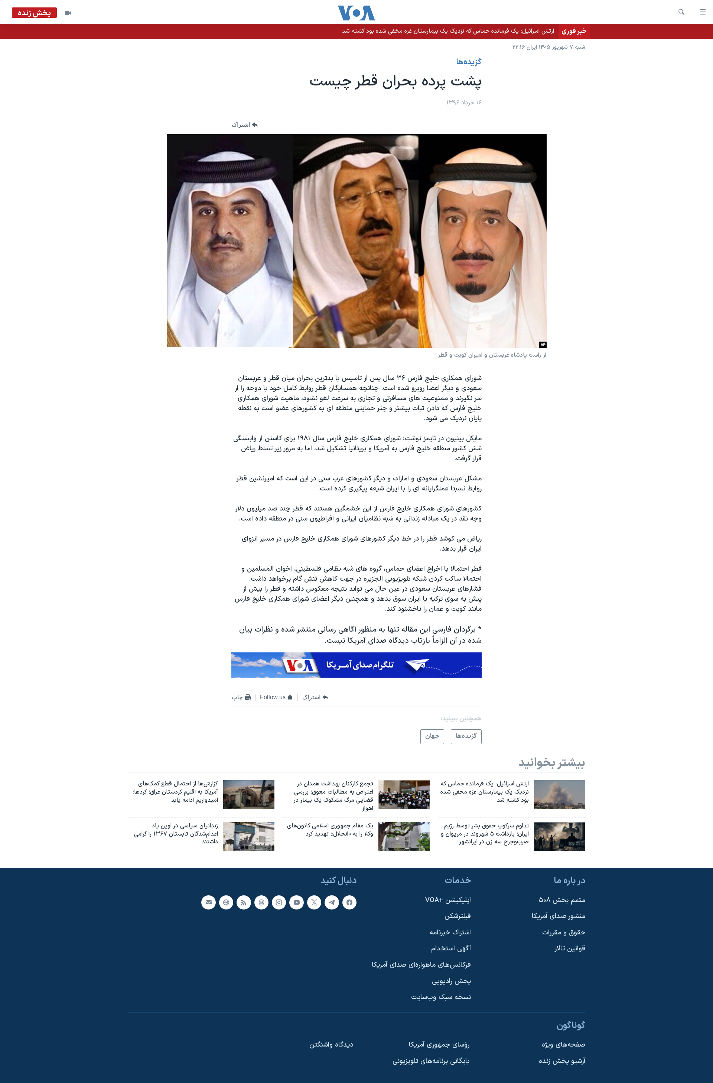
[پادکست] (226, 902)
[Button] (245, 125)
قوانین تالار (569, 949)
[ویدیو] (68, 13)
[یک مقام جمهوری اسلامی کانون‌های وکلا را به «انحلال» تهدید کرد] (404, 836)
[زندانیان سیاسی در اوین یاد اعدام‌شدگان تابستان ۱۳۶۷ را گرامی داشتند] (248, 836)
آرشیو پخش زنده (562, 1061)
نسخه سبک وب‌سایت (441, 998)
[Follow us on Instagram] (279, 902)
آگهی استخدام (451, 949)
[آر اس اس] (244, 902)
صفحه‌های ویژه (563, 1045)
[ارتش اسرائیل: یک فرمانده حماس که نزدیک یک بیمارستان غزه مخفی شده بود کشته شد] (559, 794)
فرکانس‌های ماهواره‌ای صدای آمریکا (421, 965)
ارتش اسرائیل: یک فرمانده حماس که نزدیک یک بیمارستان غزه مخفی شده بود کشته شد (448, 31)
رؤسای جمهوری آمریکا (439, 1045)
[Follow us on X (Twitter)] (314, 902)
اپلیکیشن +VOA (448, 900)
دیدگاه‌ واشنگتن (331, 1045)
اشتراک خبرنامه (450, 933)
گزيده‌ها (469, 62)
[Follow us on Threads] (261, 902)
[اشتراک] (208, 902)
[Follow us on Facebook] (349, 902)
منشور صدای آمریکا (558, 917)
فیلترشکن (458, 917)
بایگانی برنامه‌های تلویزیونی (431, 1061)
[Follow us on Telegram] (332, 902)
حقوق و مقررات (563, 933)
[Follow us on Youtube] (296, 902)
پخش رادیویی (451, 981)
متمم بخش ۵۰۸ (562, 900)
